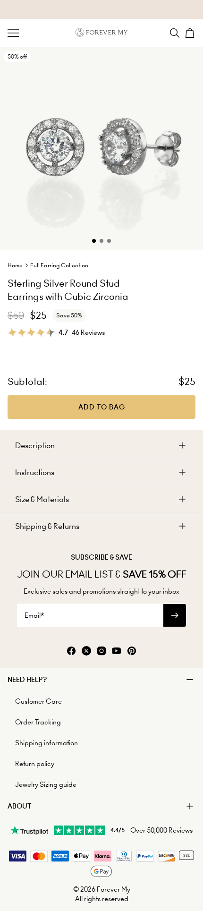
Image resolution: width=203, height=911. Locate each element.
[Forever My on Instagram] (101, 651)
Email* (34, 615)
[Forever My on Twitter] (86, 651)
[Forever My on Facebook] (71, 651)
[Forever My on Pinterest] (131, 651)
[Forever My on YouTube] (116, 651)
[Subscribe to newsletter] (174, 615)
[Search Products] (174, 33)
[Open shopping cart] (189, 33)
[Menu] (13, 33)
